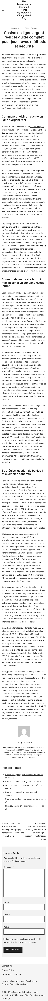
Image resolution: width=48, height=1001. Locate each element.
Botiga (7, 998)
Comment (8, 867)
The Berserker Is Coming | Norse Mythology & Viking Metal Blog (24, 10)
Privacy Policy (8, 970)
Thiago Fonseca (31, 28)
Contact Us (7, 966)
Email (6, 914)
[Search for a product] (3, 9)
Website (6, 927)
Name (6, 902)
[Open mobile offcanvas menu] (44, 9)
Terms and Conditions (11, 974)
